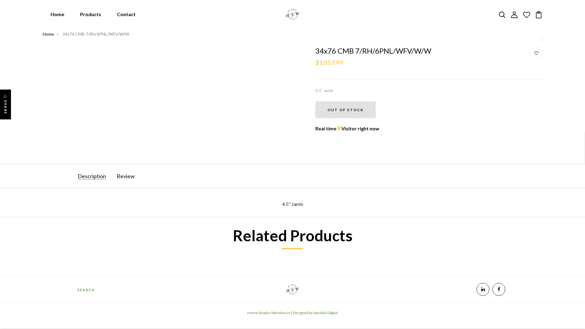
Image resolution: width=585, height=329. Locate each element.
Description (92, 176)
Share (6, 107)
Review (126, 176)
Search (86, 290)
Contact (126, 14)
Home (57, 14)
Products (90, 14)
